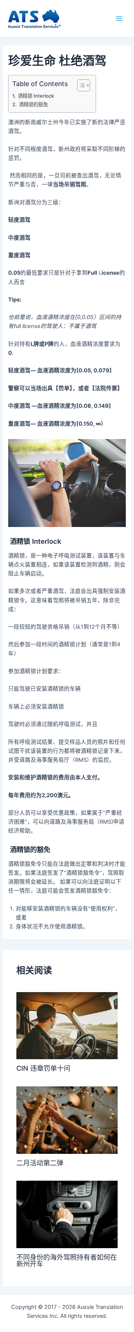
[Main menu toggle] (119, 18)
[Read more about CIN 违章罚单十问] (66, 1025)
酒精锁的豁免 (33, 104)
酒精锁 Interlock (35, 96)
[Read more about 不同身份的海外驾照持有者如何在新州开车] (66, 1214)
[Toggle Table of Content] (79, 85)
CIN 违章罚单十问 (43, 1068)
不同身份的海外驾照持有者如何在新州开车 (66, 1260)
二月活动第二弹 (39, 1163)
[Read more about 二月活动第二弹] (66, 1119)
